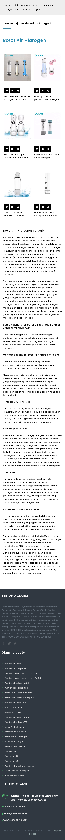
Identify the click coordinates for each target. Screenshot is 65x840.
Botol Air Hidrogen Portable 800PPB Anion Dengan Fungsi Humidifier (17, 156)
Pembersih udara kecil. (16, 702)
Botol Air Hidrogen (14, 741)
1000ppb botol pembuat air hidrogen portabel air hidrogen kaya (46, 98)
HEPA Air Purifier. (13, 712)
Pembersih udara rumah (17, 717)
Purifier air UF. (12, 761)
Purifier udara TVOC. (15, 707)
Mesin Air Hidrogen (14, 726)
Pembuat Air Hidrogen (16, 736)
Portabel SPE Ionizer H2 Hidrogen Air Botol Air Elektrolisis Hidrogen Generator (17, 98)
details (21, 89)
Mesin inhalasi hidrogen (17, 770)
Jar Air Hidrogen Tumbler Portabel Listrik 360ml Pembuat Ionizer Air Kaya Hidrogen (16, 214)
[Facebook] (4, 643)
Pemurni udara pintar (16, 668)
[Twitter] (9, 643)
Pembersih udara (13, 663)
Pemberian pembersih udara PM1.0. (23, 673)
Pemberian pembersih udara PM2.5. (23, 678)
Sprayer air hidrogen (15, 731)
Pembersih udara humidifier (19, 692)
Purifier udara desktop (16, 687)
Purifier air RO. (12, 756)
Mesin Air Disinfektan (15, 746)
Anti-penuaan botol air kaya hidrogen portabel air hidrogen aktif (47, 156)
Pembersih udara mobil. (17, 683)
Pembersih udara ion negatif (19, 697)
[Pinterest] (14, 643)
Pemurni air (10, 751)
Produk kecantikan (14, 775)
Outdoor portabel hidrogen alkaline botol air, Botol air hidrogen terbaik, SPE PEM (47, 214)
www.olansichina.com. (15, 820)
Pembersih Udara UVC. (16, 722)
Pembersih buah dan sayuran (20, 766)
